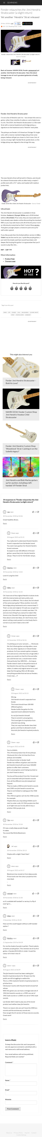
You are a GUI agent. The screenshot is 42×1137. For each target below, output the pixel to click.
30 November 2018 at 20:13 (17, 850)
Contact (33, 1133)
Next (39, 62)
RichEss (10, 938)
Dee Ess (10, 568)
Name (7, 1080)
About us (9, 1133)
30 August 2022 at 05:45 (15, 746)
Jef (12, 23)
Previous (3, 62)
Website (8, 1099)
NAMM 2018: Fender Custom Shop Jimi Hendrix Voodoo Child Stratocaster (21, 414)
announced (32, 70)
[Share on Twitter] (36, 305)
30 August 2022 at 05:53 (19, 693)
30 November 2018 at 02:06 (13, 516)
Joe (8, 512)
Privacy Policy (18, 1133)
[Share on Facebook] (29, 305)
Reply (5, 523)
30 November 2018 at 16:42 (13, 592)
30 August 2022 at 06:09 (11, 970)
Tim (8, 820)
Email (7, 1090)
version (36, 225)
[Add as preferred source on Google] (27, 23)
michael (10, 893)
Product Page (10, 259)
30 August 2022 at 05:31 (15, 537)
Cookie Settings (21, 1135)
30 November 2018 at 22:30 (13, 898)
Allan (9, 916)
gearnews (12, 2)
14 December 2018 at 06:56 (17, 640)
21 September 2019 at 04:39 (13, 942)
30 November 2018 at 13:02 (13, 572)
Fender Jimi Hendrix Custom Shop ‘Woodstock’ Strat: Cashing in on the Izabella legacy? (21, 449)
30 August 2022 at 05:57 (15, 870)
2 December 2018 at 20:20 (12, 920)
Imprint (27, 1133)
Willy (9, 588)
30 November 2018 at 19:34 (13, 824)
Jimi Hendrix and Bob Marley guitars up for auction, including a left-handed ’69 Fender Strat (22, 483)
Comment (9, 1062)
